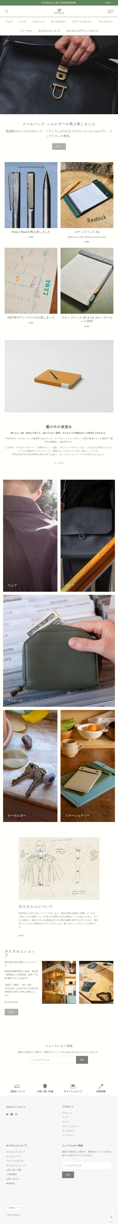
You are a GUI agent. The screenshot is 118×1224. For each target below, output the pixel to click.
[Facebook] (12, 1114)
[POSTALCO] (59, 11)
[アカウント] (108, 11)
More (31, 237)
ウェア (9, 21)
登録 (82, 1059)
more (21, 935)
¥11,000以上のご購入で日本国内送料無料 (59, 2)
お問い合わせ (12, 1178)
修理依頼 (10, 1183)
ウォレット (39, 21)
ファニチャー (105, 21)
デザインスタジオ (14, 1160)
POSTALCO (16, 1215)
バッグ (22, 21)
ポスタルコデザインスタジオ (82, 31)
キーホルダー (58, 21)
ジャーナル (26, 31)
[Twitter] (7, 1114)
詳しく (59, 146)
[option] (59, 75)
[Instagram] (16, 1114)
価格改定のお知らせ (16, 1106)
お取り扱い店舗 (13, 1169)
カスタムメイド (13, 1156)
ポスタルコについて (49, 31)
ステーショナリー (82, 21)
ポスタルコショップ (16, 1165)
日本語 (107, 2)
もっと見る (58, 463)
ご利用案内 (11, 1174)
